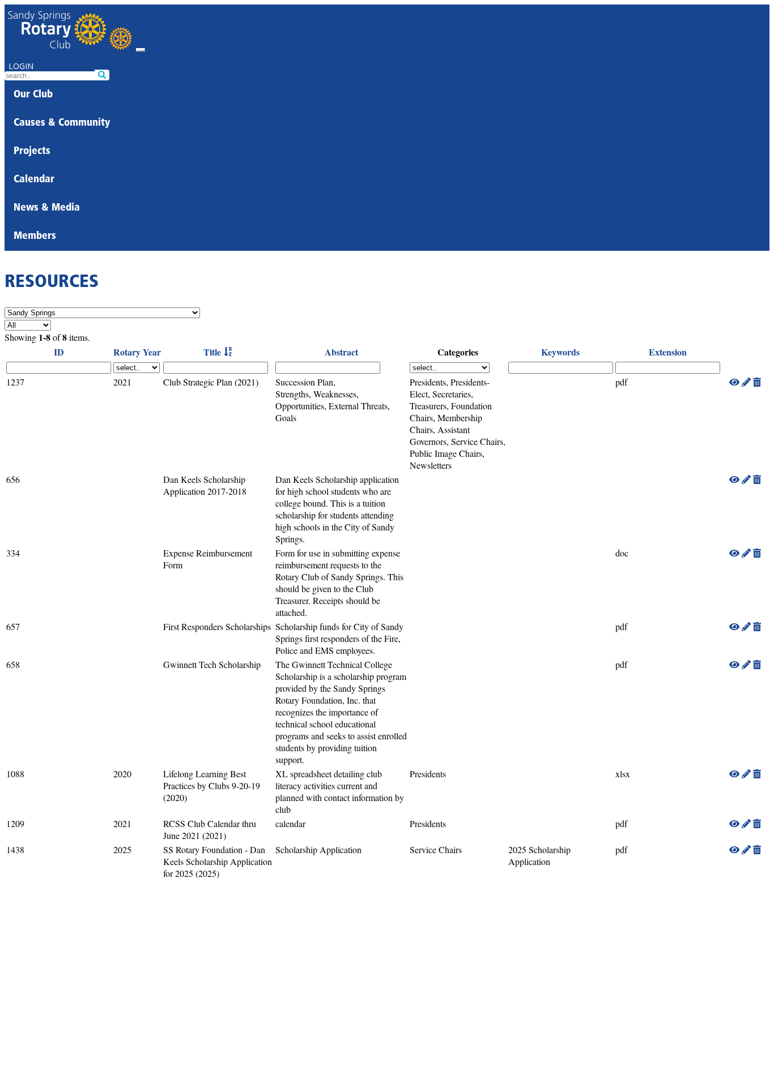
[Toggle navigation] (140, 50)
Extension (668, 351)
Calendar (34, 180)
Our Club (33, 95)
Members (35, 237)
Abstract (341, 351)
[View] (734, 382)
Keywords (560, 351)
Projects (32, 152)
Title (212, 351)
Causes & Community (62, 123)
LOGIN (20, 66)
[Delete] (757, 382)
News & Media (47, 208)
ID (59, 351)
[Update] (746, 382)
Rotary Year (137, 351)
